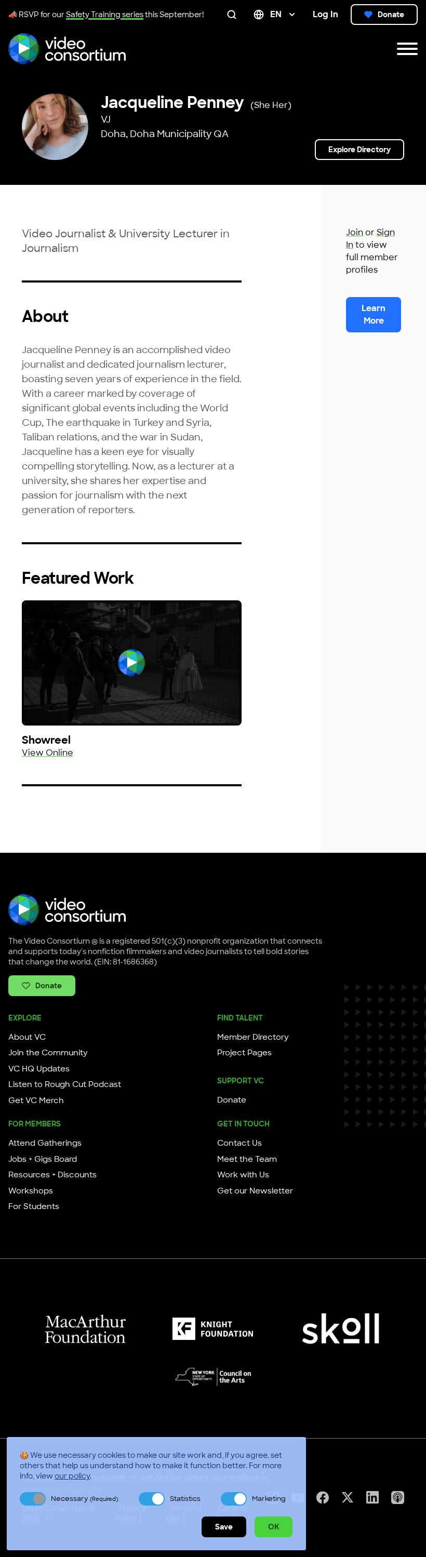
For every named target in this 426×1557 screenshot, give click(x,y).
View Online (47, 752)
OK (273, 1527)
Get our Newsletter (255, 1191)
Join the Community (48, 1053)
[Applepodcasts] (397, 1497)
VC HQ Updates (39, 1069)
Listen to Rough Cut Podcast (64, 1084)
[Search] (234, 14)
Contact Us (239, 1143)
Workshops (30, 1191)
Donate (391, 14)
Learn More (373, 314)
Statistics (185, 1498)
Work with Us (243, 1175)
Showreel (46, 740)
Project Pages (244, 1053)
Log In (325, 14)
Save (224, 1527)
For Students (33, 1206)
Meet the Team (247, 1159)
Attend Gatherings (45, 1143)
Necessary (84, 1498)
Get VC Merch (36, 1100)
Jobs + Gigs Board (42, 1159)
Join (354, 232)
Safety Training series (104, 14)
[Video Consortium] (67, 48)
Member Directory (253, 1037)
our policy (72, 1476)
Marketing (269, 1498)
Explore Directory (359, 149)
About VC (27, 1037)
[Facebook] (322, 1497)
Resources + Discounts (52, 1175)
